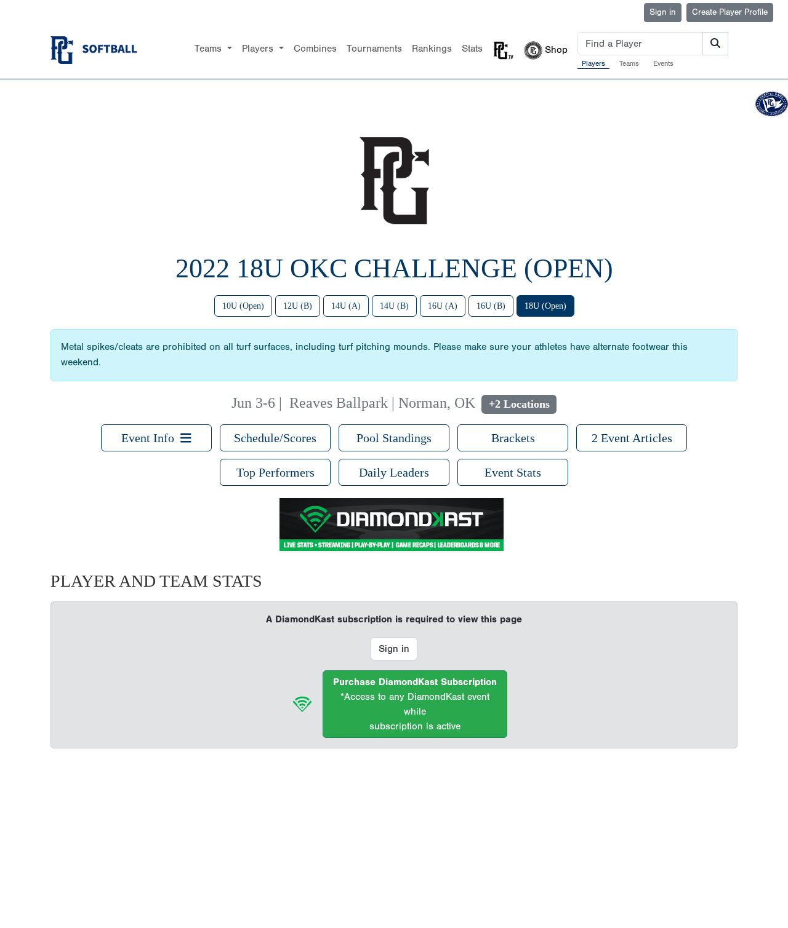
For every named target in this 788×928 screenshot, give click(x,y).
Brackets (513, 438)
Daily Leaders (394, 472)
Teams (629, 63)
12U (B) (297, 306)
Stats (472, 48)
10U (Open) (243, 306)
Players (593, 63)
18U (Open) (545, 306)
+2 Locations (519, 404)
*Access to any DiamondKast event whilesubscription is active (415, 704)
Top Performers (275, 472)
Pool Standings (394, 438)
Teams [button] (210, 48)
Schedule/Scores (275, 438)
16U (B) (490, 306)
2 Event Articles (632, 438)
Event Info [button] (150, 438)
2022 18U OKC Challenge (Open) (394, 268)
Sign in (662, 12)
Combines (315, 48)
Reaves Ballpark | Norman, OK (382, 403)
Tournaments (374, 48)
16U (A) (442, 306)
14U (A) (346, 306)
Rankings (432, 48)
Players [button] (259, 48)
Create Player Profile (730, 12)
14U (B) (394, 306)
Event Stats (512, 472)
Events (663, 63)
